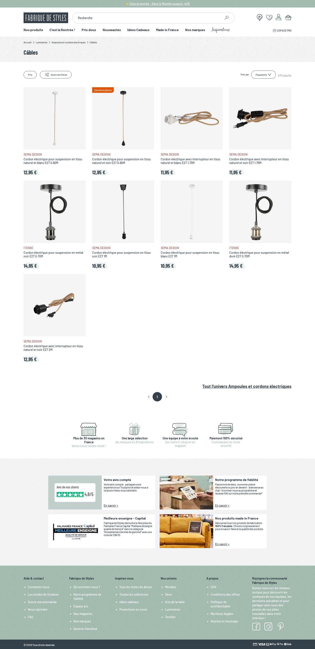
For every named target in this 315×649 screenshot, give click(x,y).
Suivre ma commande (42, 602)
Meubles (170, 587)
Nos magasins (83, 614)
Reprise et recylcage (224, 621)
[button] (149, 397)
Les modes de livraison (43, 594)
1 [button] (157, 397)
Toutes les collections (133, 594)
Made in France (167, 30)
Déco (168, 594)
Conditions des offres (225, 594)
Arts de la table (175, 602)
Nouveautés (112, 30)
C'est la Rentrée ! (62, 30)
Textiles (170, 617)
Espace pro (81, 606)
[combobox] (147, 17)
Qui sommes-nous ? (87, 587)
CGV (213, 587)
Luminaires (172, 609)
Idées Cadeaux (138, 30)
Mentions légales (222, 614)
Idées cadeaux (129, 602)
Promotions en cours (133, 609)
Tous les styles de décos (135, 587)
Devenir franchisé (85, 629)
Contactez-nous (38, 587)
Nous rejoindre (38, 609)
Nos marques (195, 30)
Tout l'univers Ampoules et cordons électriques (246, 386)
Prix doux (89, 30)
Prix (30, 74)
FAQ (30, 617)
